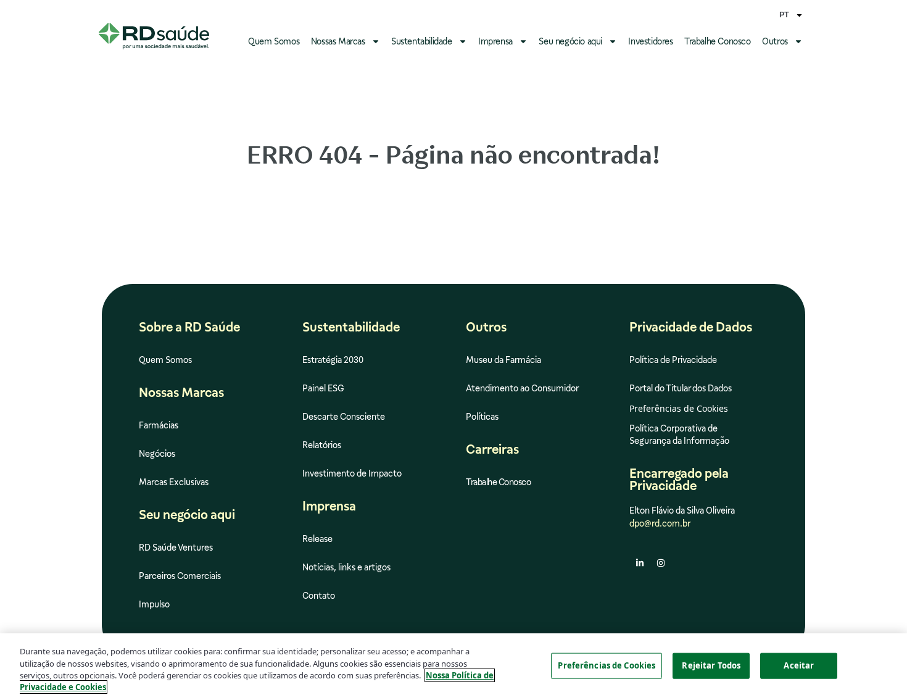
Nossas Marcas (338, 41)
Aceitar (799, 665)
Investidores (650, 41)
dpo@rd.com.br (659, 523)
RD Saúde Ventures (176, 547)
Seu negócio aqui (570, 41)
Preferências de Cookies (606, 665)
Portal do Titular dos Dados (680, 388)
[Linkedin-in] (639, 562)
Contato (318, 596)
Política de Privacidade (673, 360)
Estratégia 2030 (332, 360)
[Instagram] (660, 562)
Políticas (482, 417)
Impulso (154, 604)
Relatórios (321, 445)
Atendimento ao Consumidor (522, 388)
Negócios (157, 454)
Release (317, 539)
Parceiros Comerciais (180, 576)
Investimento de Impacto (352, 473)
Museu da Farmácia (503, 360)
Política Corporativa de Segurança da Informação (679, 434)
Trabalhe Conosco (717, 41)
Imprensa (495, 41)
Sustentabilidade (421, 41)
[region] (453, 666)
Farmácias (158, 425)
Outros (775, 41)
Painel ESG (323, 388)
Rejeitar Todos (711, 665)
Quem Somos (273, 41)
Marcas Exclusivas (174, 482)
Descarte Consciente (343, 417)
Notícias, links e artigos (346, 567)
